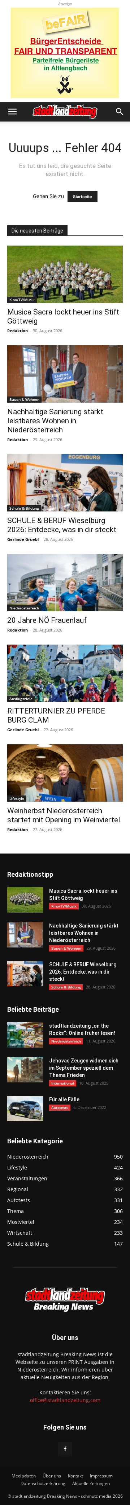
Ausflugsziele (20, 698)
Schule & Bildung (24, 508)
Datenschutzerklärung (43, 1483)
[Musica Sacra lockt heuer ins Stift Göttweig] (65, 274)
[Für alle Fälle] (25, 1108)
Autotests (59, 1107)
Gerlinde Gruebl (23, 539)
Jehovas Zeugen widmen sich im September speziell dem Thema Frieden (83, 1068)
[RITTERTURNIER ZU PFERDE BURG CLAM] (65, 673)
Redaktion (17, 330)
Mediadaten (24, 1476)
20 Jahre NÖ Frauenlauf (47, 620)
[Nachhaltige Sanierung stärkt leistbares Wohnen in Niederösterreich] (65, 374)
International (62, 1083)
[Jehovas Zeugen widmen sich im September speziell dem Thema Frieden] (25, 1069)
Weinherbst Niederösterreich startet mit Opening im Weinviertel (63, 815)
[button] (12, 112)
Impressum (101, 1476)
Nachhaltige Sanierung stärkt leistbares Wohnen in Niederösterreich (55, 420)
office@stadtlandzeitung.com (65, 1400)
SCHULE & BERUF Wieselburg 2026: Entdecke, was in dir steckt (61, 525)
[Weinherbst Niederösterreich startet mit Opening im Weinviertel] (65, 773)
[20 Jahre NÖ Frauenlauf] (65, 582)
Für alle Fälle (64, 1099)
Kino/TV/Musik (22, 299)
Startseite (82, 196)
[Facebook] (65, 1449)
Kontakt (75, 1476)
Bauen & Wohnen (24, 399)
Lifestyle (16, 798)
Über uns (52, 1476)
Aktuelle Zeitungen (91, 1483)
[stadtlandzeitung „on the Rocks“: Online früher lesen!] (25, 1035)
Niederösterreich (24, 607)
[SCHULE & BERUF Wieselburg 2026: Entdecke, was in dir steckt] (65, 482)
